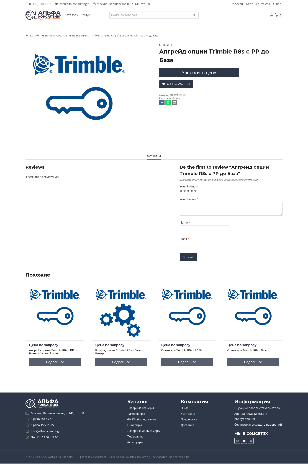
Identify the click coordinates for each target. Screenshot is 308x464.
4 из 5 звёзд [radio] (191, 190)
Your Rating (189, 186)
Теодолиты (135, 436)
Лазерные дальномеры (143, 431)
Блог (249, 4)
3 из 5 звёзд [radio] (188, 190)
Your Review (189, 199)
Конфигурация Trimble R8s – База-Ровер (118, 352)
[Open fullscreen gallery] (128, 143)
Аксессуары (135, 442)
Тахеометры (136, 414)
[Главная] (26, 35)
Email (184, 239)
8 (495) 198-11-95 (42, 425)
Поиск (195, 15)
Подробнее (55, 362)
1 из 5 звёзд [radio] (181, 190)
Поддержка (189, 419)
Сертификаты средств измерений (258, 424)
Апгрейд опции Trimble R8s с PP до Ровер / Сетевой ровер (53, 352)
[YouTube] (244, 441)
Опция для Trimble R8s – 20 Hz (181, 350)
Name (185, 222)
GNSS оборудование (141, 419)
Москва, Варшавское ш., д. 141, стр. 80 (57, 413)
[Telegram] (251, 441)
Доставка (187, 425)
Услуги (86, 15)
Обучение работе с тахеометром (257, 408)
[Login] (271, 15)
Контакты (263, 4)
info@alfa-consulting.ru (46, 431)
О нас (277, 4)
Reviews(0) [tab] (154, 155)
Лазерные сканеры (140, 408)
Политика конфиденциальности (128, 456)
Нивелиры (134, 425)
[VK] (237, 441)
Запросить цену (199, 72)
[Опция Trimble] (78, 93)
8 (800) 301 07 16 (42, 419)
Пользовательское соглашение (170, 456)
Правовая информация (92, 456)
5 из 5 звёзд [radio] (195, 190)
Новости (237, 4)
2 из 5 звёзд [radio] (184, 190)
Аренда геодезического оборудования (251, 416)
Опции (165, 45)
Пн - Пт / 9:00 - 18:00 (44, 437)
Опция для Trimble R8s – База (247, 350)
